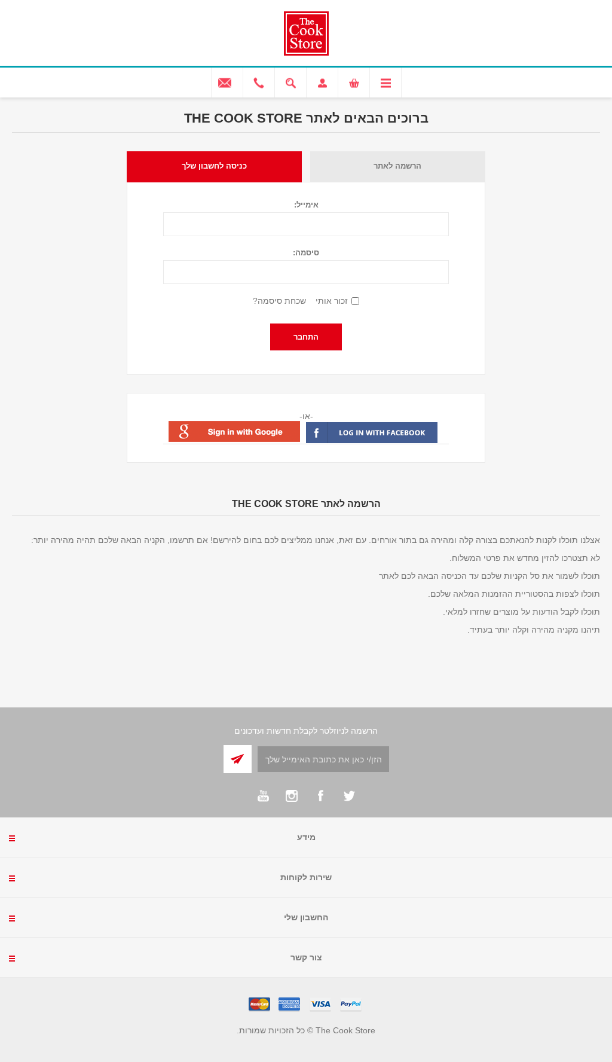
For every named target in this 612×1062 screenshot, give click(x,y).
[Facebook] (320, 795)
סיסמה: (306, 252)
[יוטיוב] (263, 795)
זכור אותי (332, 301)
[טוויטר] (349, 795)
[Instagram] (291, 795)
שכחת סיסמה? (279, 301)
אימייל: (306, 204)
